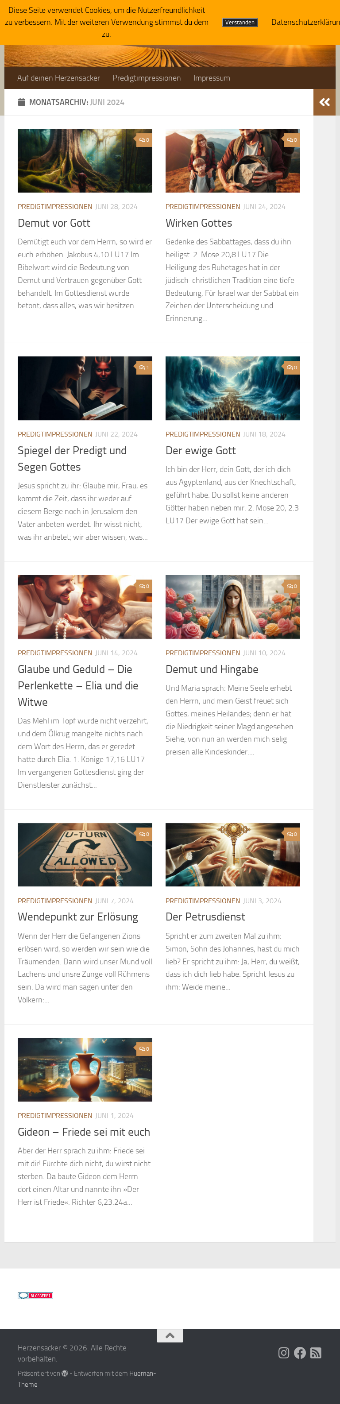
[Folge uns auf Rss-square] (316, 1353)
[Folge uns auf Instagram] (284, 1353)
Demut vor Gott (54, 223)
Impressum (211, 78)
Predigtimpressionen (146, 78)
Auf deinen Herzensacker (58, 78)
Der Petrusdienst (205, 916)
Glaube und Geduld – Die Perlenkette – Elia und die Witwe (78, 686)
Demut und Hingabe (212, 669)
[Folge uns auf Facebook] (300, 1353)
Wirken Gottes (199, 223)
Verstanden (240, 22)
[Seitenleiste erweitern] (324, 102)
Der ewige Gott (201, 450)
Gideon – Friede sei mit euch (84, 1132)
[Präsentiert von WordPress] (65, 1373)
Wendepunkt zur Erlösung (78, 916)
